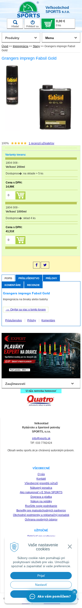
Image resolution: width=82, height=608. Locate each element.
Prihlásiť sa (32, 26)
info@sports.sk (41, 438)
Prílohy (51, 278)
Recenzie (33, 285)
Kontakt (41, 478)
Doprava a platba (41, 496)
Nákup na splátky (41, 501)
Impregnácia (20, 46)
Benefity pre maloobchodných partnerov (41, 510)
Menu (49, 38)
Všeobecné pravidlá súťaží (41, 483)
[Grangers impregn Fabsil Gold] (40, 97)
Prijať (41, 575)
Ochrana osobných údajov (41, 519)
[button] (74, 592)
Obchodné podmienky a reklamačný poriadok (41, 515)
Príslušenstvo (28, 278)
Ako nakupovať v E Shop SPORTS (41, 492)
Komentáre (13, 285)
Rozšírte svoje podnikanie (41, 506)
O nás (41, 474)
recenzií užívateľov (41, 143)
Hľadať (15, 26)
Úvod (5, 46)
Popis (8, 278)
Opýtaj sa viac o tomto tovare (25, 309)
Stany (36, 46)
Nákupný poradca (41, 487)
